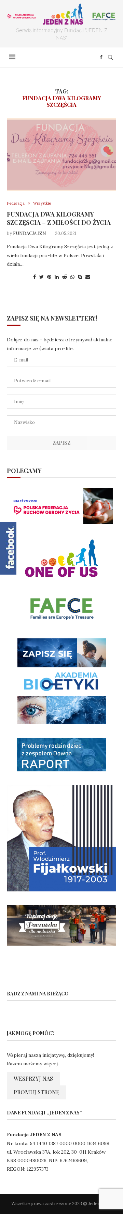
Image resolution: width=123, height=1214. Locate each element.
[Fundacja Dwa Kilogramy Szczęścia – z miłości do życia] (61, 154)
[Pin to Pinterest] (49, 277)
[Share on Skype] (80, 277)
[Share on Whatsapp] (72, 277)
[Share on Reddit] (64, 277)
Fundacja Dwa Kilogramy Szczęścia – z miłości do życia (59, 218)
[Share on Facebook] (34, 277)
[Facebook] (101, 57)
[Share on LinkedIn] (57, 277)
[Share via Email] (87, 277)
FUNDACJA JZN (29, 233)
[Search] (110, 57)
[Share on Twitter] (41, 277)
